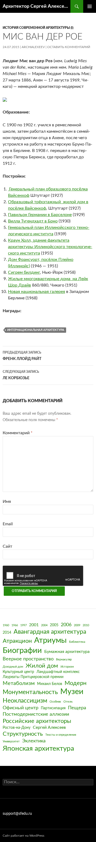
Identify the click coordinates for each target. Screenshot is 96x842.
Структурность (23, 734)
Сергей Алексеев (49, 727)
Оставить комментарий (68, 47)
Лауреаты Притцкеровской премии (33, 677)
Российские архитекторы (37, 721)
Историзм (67, 666)
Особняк (55, 701)
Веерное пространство (28, 658)
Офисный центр (20, 707)
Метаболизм (19, 683)
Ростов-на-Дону (16, 728)
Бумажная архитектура (67, 651)
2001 (34, 625)
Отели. (68, 701)
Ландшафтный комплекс (58, 672)
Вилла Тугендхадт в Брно (33, 221)
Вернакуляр (64, 659)
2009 (77, 625)
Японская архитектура (38, 748)
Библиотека (77, 641)
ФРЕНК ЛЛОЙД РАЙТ (22, 356)
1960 (6, 625)
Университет (11, 741)
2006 (66, 624)
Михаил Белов (49, 684)
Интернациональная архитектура (35, 329)
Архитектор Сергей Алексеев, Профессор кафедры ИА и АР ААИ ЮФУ (36, 6)
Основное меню (89, 6)
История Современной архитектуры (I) (38, 27)
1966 (14, 625)
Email (8, 524)
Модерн (75, 683)
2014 (7, 633)
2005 (54, 625)
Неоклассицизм (25, 701)
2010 (86, 625)
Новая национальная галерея (36, 291)
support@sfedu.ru (17, 814)
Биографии (22, 651)
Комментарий (18, 433)
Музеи (71, 692)
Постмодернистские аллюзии (36, 714)
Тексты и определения (60, 734)
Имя (7, 501)
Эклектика (34, 740)
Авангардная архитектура (50, 632)
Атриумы (50, 640)
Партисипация (53, 708)
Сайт (7, 546)
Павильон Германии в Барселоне (40, 215)
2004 (44, 625)
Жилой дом (42, 666)
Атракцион (17, 641)
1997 (23, 625)
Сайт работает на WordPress (23, 835)
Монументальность (30, 692)
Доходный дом (13, 666)
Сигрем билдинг (24, 272)
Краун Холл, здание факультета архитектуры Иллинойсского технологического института (50, 246)
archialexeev (33, 47)
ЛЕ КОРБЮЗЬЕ (21, 375)
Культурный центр (18, 672)
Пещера (77, 707)
